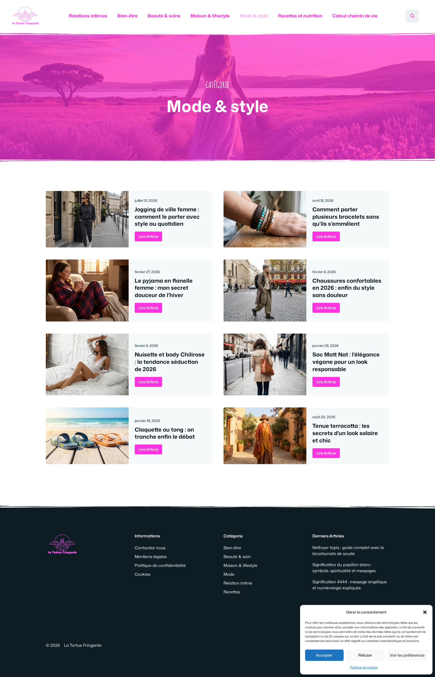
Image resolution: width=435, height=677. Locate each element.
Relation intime (238, 583)
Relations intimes (88, 15)
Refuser (365, 655)
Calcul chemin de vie (354, 15)
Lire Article (148, 236)
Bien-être (127, 15)
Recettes (232, 592)
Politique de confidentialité (160, 565)
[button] (424, 612)
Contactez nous (150, 548)
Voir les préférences (407, 655)
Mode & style (254, 15)
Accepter (324, 655)
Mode (229, 574)
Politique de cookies (364, 667)
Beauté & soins (164, 15)
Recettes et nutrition (300, 15)
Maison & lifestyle (210, 15)
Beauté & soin (237, 556)
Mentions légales (151, 556)
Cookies (142, 574)
